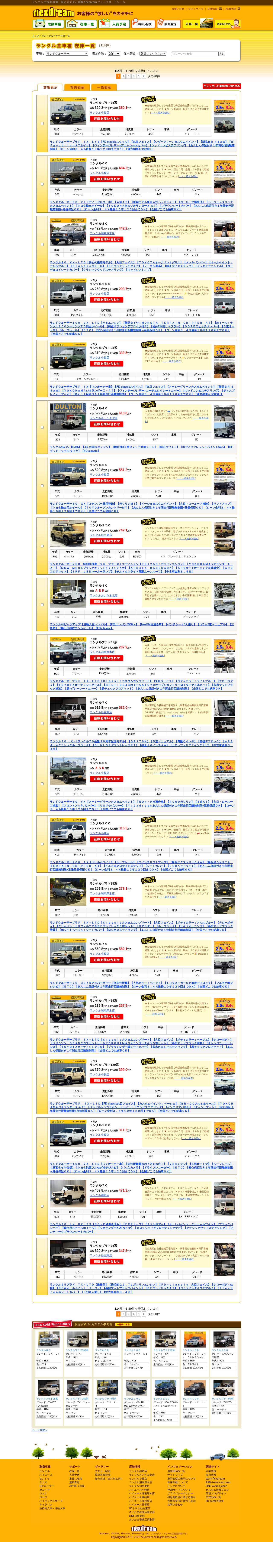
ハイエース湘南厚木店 (142, 1493)
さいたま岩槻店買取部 (142, 1519)
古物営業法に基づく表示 (181, 1501)
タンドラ (44, 1478)
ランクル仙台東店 (101, 535)
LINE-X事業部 (137, 1516)
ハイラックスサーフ (50, 1501)
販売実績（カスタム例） (109, 1478)
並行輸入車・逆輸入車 (52, 1508)
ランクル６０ (102, 1350)
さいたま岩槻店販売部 (142, 1512)
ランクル (44, 1471)
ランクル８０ (43, 1350)
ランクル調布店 (99, 1195)
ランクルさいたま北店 (104, 418)
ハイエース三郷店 (139, 1504)
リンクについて (176, 1486)
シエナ (43, 1493)
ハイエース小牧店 (139, 1490)
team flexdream (215, 1478)
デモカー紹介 (102, 1471)
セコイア (44, 1490)
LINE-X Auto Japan (216, 1486)
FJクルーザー (46, 1486)
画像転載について (177, 1482)
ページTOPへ (39, 1430)
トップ (35, 35)
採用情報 (231, 8)
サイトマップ (195, 8)
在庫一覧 (74, 1471)
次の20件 (153, 76)
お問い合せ (177, 8)
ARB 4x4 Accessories (218, 1482)
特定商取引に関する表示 (181, 1497)
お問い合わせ (175, 1504)
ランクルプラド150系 (77, 1350)
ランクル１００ (132, 1350)
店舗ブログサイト (216, 1493)
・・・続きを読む (160, 112)
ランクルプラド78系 (164, 1350)
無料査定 (74, 1482)
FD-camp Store (215, 1501)
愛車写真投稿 (102, 1475)
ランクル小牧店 (99, 112)
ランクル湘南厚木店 (102, 233)
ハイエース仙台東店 (140, 1501)
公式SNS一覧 (213, 1497)
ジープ (43, 1497)
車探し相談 (75, 1478)
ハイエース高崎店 (139, 1497)
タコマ (43, 1482)
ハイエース (45, 1475)
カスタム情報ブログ (217, 1490)
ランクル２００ (220, 1350)
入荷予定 (74, 1475)
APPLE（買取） (78, 1486)
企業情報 (212, 8)
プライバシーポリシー (180, 1493)
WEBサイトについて (179, 1490)
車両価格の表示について (181, 1478)
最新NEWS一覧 (176, 1471)
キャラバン (45, 1504)
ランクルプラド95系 (47, 1398)
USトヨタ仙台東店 (139, 1508)
